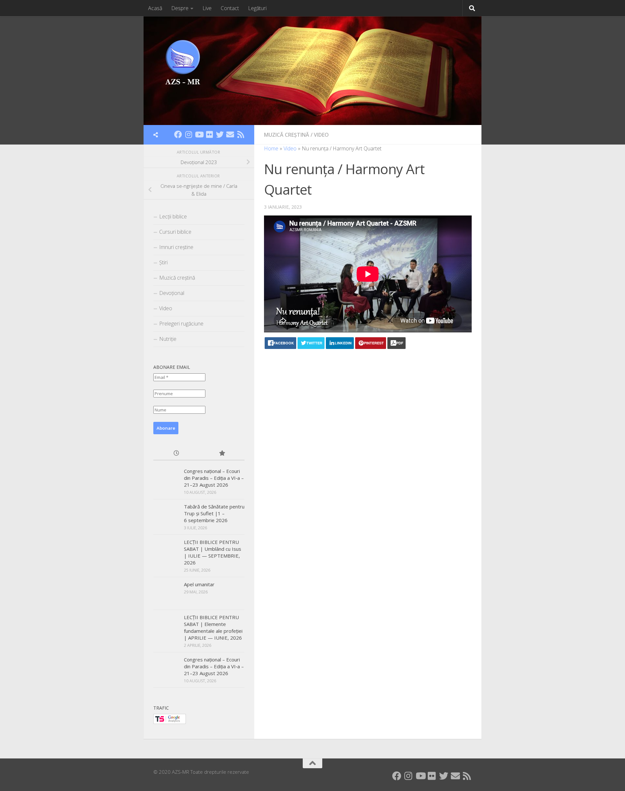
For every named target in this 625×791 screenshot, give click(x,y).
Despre (179, 8)
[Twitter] (220, 134)
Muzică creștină (286, 134)
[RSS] (240, 134)
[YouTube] (199, 134)
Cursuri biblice (175, 231)
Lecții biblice (173, 216)
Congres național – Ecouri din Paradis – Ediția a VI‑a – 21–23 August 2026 (214, 478)
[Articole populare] (221, 454)
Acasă (155, 8)
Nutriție (167, 338)
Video (321, 134)
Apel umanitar (199, 584)
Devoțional (171, 293)
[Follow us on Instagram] (188, 134)
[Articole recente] (176, 454)
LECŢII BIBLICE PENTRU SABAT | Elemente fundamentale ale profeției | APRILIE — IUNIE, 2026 (213, 627)
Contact (230, 8)
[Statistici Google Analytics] (169, 722)
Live (207, 8)
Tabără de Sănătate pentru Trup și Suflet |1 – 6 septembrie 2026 (214, 513)
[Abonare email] (230, 134)
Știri (163, 262)
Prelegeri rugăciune (181, 323)
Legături (257, 8)
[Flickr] (209, 134)
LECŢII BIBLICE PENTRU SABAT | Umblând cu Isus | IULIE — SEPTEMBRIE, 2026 (212, 552)
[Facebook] (178, 134)
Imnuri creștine (176, 247)
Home (271, 148)
